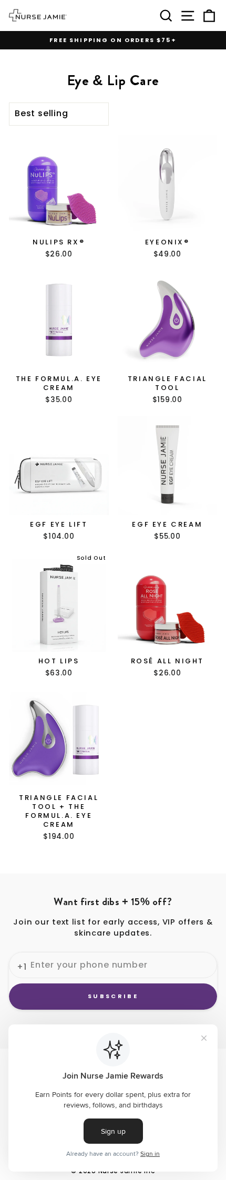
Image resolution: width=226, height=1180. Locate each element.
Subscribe (113, 996)
